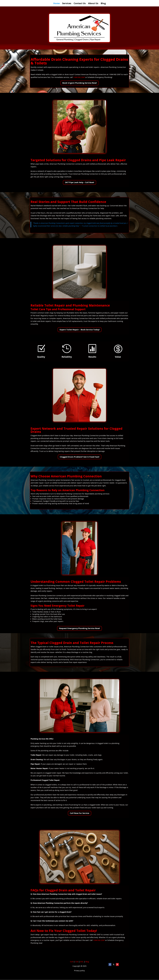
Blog (103, 4)
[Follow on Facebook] (109, 964)
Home (56, 4)
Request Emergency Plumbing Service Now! (79, 628)
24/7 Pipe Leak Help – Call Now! (79, 182)
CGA (76, 962)
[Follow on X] (113, 964)
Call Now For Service (79, 813)
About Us (93, 4)
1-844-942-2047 (79, 77)
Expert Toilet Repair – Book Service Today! (79, 329)
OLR (71, 962)
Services (66, 4)
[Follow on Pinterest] (117, 964)
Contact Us (80, 4)
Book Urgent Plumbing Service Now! (79, 83)
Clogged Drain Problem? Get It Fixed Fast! (79, 457)
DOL (82, 962)
